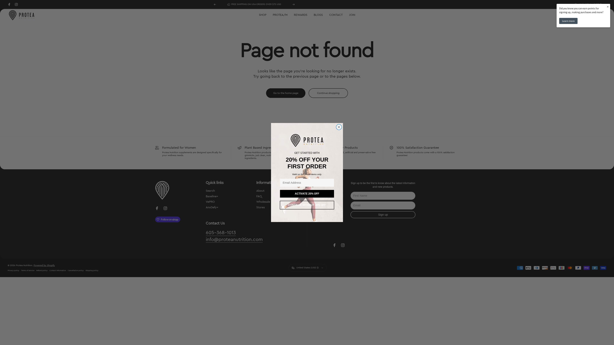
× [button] (608, 7)
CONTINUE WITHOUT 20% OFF (307, 205)
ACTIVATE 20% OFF (307, 193)
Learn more (568, 21)
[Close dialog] (339, 127)
